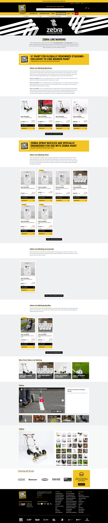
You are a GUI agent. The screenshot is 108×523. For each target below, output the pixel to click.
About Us (72, 3)
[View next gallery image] (51, 448)
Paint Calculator (82, 509)
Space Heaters (81, 510)
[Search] (72, 9)
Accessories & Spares (59, 506)
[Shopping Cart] (86, 8)
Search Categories (58, 512)
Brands (56, 509)
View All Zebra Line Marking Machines (54, 133)
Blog (79, 493)
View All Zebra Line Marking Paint (54, 239)
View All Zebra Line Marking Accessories (54, 295)
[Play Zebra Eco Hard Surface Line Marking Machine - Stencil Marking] (68, 419)
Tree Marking (68, 510)
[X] (85, 3)
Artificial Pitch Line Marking (71, 512)
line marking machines (58, 42)
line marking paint (68, 42)
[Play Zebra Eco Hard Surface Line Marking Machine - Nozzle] (54, 419)
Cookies (80, 499)
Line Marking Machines (44, 13)
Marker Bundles (58, 501)
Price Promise (77, 3)
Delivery (82, 3)
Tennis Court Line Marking (71, 504)
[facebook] (86, 3)
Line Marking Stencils (59, 496)
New (73, 13)
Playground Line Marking (70, 498)
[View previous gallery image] (21, 448)
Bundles (53, 13)
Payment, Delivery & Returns (84, 496)
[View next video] (63, 400)
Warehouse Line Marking (70, 496)
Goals (68, 13)
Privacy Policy (81, 501)
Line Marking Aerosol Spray (71, 506)
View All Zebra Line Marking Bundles (54, 352)
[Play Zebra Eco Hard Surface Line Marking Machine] (25, 419)
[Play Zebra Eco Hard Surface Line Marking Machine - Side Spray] (39, 419)
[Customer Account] (88, 8)
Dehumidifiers (81, 512)
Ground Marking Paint (70, 495)
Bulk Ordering (81, 495)
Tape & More (57, 510)
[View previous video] (21, 400)
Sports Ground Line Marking (71, 501)
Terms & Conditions (82, 498)
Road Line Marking (69, 499)
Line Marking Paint (33, 13)
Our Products (23, 13)
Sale (77, 13)
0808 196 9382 (60, 6)
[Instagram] (89, 3)
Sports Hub (81, 507)
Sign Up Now (81, 484)
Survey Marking (69, 509)
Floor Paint (57, 504)
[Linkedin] (87, 3)
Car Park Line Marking (70, 493)
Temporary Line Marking (70, 507)
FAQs (79, 506)
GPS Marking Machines (59, 498)
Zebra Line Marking (61, 13)
